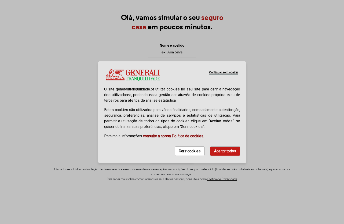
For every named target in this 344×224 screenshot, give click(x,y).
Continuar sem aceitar (223, 72)
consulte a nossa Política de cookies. (173, 136)
